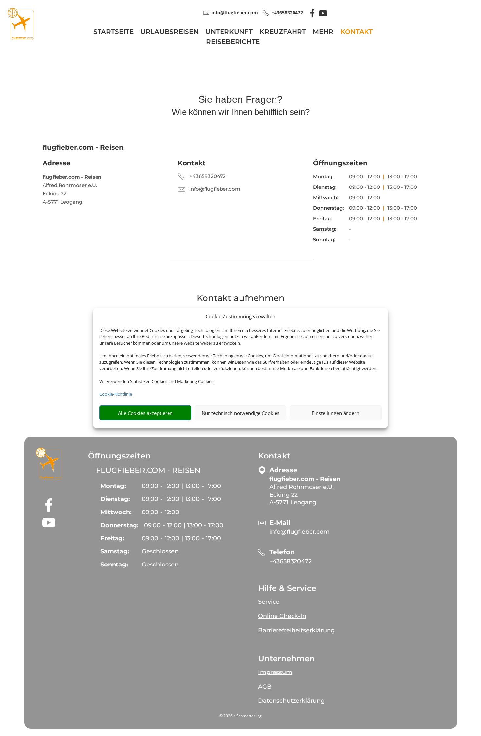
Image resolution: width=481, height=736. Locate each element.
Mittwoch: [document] (325, 197)
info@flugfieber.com (214, 189)
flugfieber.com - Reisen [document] (148, 470)
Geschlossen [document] (160, 551)
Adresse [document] (57, 163)
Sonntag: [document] (324, 239)
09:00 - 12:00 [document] (364, 197)
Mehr (323, 32)
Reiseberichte (233, 42)
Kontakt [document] (191, 163)
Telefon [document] (282, 552)
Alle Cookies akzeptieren (145, 412)
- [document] (160, 512)
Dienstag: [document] (325, 187)
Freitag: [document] (322, 218)
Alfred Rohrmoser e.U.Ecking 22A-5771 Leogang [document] (72, 189)
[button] (48, 463)
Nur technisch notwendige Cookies (240, 412)
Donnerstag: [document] (328, 208)
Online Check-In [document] (282, 615)
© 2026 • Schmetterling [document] (240, 716)
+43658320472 (207, 176)
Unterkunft (229, 32)
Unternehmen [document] (286, 659)
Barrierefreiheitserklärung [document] (296, 630)
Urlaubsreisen (169, 32)
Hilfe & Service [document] (287, 588)
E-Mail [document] (279, 523)
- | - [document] (181, 486)
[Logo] (20, 38)
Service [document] (268, 601)
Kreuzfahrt (282, 32)
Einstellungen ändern (335, 412)
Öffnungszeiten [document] (340, 163)
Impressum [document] (275, 672)
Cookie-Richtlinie (115, 394)
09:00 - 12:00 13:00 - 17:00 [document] (383, 176)
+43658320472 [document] (287, 12)
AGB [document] (265, 686)
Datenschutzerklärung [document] (291, 700)
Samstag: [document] (324, 229)
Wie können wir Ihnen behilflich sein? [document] (241, 112)
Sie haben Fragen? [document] (240, 100)
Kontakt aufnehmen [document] (241, 298)
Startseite (113, 32)
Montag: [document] (323, 176)
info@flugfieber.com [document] (234, 12)
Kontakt (356, 32)
